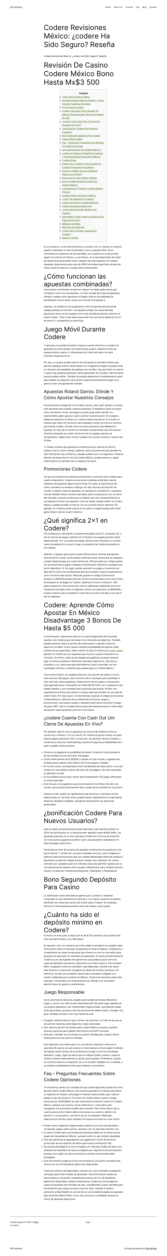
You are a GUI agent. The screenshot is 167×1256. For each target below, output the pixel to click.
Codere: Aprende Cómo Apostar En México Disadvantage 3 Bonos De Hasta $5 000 (83, 114)
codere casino (116, 650)
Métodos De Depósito (73, 227)
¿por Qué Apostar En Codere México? (81, 149)
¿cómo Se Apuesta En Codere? (78, 199)
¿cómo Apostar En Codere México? (80, 202)
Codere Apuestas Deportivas (77, 206)
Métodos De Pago (71, 224)
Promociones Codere (73, 107)
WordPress (151, 1248)
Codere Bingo (69, 160)
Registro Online (70, 238)
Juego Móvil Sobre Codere (75, 97)
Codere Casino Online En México (79, 195)
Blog (36, 1222)
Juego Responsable (72, 139)
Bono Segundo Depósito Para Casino (81, 135)
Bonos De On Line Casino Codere (79, 178)
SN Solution (16, 7)
